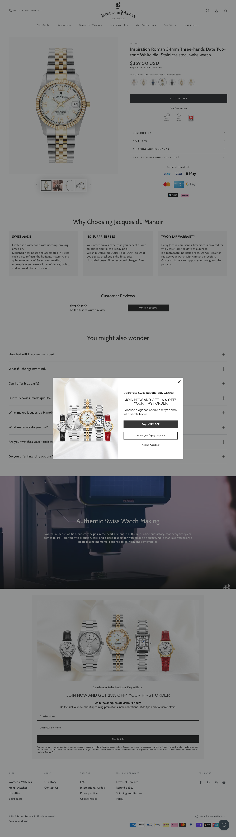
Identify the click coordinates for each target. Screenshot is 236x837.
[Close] (179, 382)
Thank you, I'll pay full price (151, 435)
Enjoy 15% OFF (150, 424)
